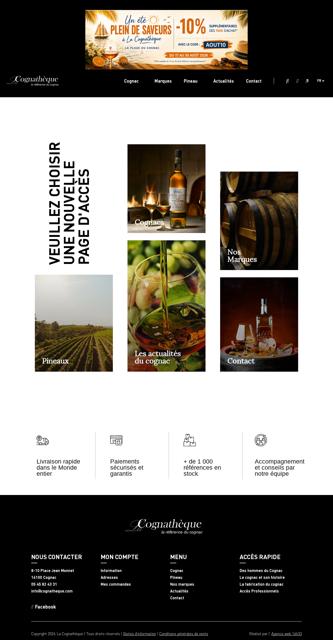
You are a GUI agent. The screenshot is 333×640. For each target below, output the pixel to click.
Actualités (179, 591)
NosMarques (242, 255)
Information (111, 570)
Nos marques (182, 584)
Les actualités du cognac (158, 357)
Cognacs (149, 222)
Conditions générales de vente (183, 633)
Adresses (109, 577)
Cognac (176, 570)
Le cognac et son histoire (262, 577)
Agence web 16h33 (286, 633)
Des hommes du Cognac (261, 570)
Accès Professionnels (259, 591)
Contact (241, 360)
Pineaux (55, 360)
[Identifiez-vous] (297, 81)
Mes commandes (116, 584)
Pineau (176, 577)
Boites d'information (139, 633)
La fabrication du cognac (262, 584)
